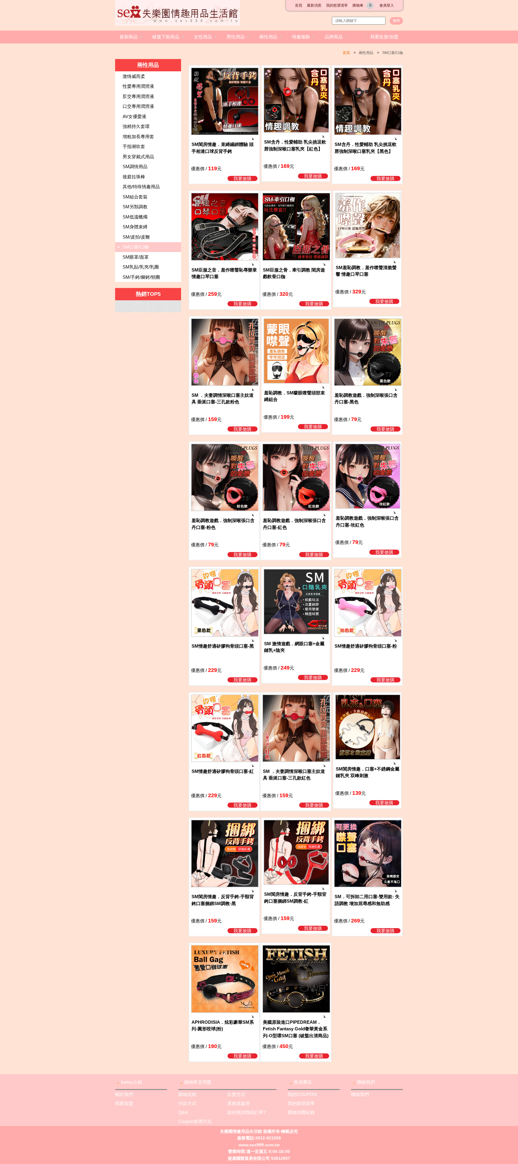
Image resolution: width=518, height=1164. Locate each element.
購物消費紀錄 (301, 1112)
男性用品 (236, 36)
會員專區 (303, 1082)
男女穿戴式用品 (138, 156)
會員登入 (387, 5)
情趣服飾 (301, 36)
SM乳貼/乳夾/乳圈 (141, 266)
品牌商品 (334, 36)
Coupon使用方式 (195, 1121)
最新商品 (129, 36)
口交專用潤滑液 (138, 106)
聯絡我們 (366, 1082)
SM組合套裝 (135, 196)
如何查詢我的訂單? (246, 1112)
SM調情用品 (135, 166)
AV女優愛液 (134, 116)
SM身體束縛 (135, 226)
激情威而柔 (134, 76)
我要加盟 (124, 1103)
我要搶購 (243, 178)
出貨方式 (236, 1094)
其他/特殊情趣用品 (141, 186)
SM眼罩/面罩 (136, 257)
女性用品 (203, 36)
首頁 (298, 5)
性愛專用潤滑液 (138, 86)
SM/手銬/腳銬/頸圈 (141, 277)
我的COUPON (302, 1094)
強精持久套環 (136, 126)
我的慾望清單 (337, 5)
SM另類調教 (135, 206)
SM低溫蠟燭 (135, 216)
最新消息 (314, 5)
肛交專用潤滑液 (138, 96)
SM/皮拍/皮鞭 (136, 236)
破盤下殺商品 (165, 36)
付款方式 (187, 1103)
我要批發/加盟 (384, 36)
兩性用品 (268, 36)
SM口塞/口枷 (392, 53)
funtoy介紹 (131, 1082)
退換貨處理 (238, 1103)
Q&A (183, 1112)
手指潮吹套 (134, 146)
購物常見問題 (197, 1082)
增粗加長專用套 (138, 136)
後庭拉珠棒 (134, 176)
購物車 (362, 5)
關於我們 (124, 1094)
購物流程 (187, 1094)
